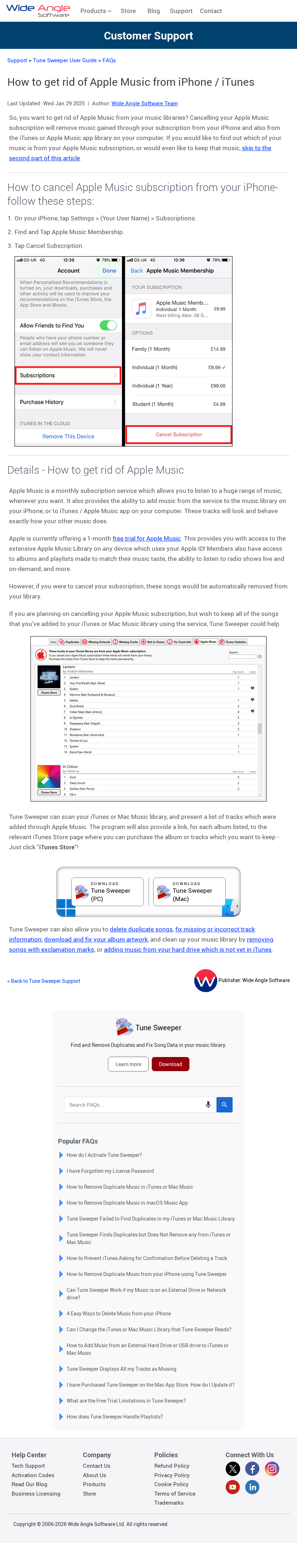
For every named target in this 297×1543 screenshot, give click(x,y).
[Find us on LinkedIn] (252, 1488)
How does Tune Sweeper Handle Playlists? (115, 1416)
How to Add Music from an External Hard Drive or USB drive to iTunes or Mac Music (148, 1349)
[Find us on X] (233, 1470)
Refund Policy (171, 1465)
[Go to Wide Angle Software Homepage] (38, 11)
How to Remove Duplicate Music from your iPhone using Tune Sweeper (147, 1274)
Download (170, 1064)
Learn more (128, 1064)
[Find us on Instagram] (272, 1470)
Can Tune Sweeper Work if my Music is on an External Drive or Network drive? (146, 1293)
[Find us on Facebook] (252, 1470)
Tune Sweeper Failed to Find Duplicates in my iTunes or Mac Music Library (151, 1218)
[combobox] (140, 1105)
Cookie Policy (171, 1484)
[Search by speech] (208, 1105)
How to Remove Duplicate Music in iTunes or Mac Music (130, 1186)
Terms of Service (175, 1493)
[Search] (224, 1105)
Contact (211, 11)
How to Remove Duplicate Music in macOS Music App (127, 1202)
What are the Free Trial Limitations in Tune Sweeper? (126, 1400)
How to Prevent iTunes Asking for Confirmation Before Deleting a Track (147, 1258)
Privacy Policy (172, 1475)
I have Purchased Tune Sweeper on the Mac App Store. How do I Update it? (151, 1384)
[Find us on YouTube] (233, 1488)
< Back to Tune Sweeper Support (43, 980)
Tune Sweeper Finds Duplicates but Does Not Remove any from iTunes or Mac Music (149, 1238)
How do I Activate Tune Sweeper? (104, 1154)
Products (94, 11)
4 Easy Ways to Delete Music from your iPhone (119, 1313)
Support (181, 11)
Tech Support (28, 1465)
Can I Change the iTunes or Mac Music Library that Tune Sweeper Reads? (149, 1329)
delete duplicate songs (141, 929)
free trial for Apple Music (147, 538)
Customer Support (148, 35)
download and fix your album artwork (96, 939)
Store (128, 11)
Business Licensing (36, 1493)
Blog (153, 11)
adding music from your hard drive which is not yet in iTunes (188, 949)
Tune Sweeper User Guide (65, 60)
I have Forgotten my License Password (110, 1170)
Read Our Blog (29, 1484)
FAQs (109, 60)
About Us (94, 1475)
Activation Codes (33, 1475)
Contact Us (96, 1465)
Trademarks (169, 1502)
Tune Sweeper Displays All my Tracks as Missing (121, 1368)
